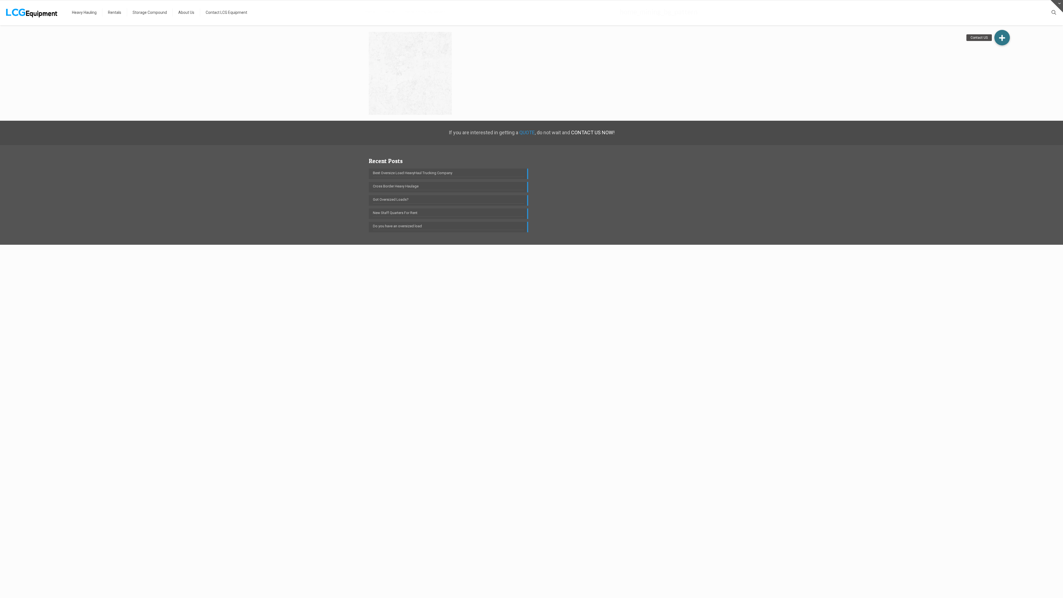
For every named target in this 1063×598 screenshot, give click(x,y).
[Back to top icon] (1036, 586)
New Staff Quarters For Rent (395, 213)
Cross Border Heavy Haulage (396, 186)
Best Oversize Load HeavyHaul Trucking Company (412, 173)
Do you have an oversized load (397, 226)
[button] (1002, 37)
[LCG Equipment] (32, 12)
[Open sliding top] (1057, 6)
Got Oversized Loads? (391, 199)
